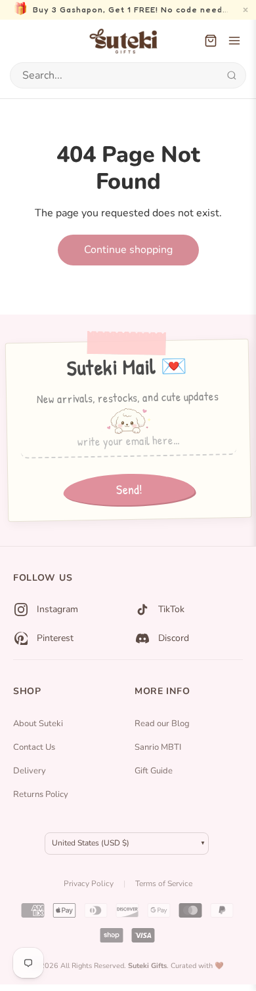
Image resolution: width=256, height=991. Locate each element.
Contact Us (34, 747)
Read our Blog (162, 723)
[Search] (231, 75)
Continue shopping (128, 250)
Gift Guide (154, 771)
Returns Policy (40, 794)
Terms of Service (163, 883)
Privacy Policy (89, 883)
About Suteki (38, 723)
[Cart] (211, 40)
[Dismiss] (245, 10)
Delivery (29, 771)
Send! (129, 489)
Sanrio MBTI (158, 747)
